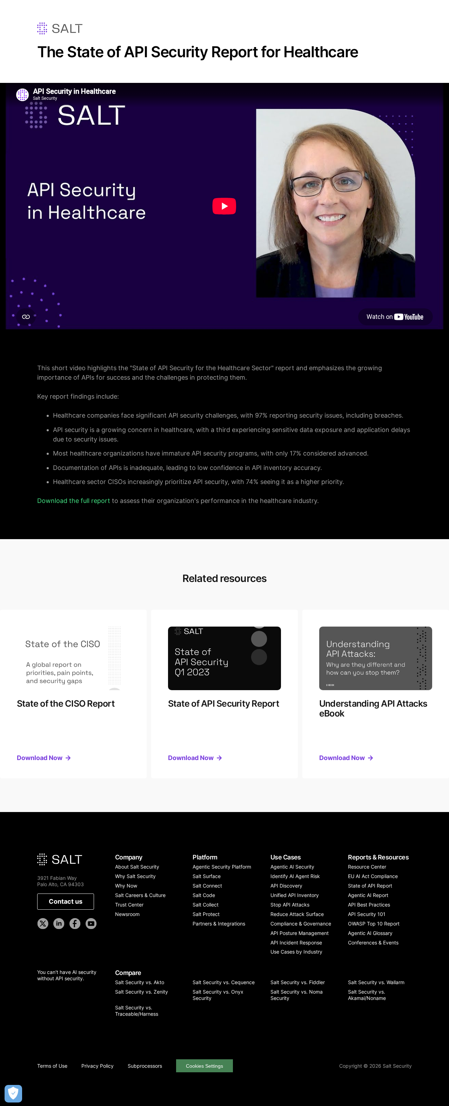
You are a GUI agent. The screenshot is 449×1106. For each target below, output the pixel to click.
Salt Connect (207, 886)
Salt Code (204, 895)
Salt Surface (207, 876)
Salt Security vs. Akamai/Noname (367, 995)
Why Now (126, 886)
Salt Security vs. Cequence (224, 982)
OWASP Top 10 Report (374, 924)
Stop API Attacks (289, 905)
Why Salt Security (135, 876)
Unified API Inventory (294, 895)
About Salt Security (137, 867)
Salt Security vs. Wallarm (376, 982)
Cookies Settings (204, 1066)
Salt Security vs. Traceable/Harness (136, 1010)
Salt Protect (206, 914)
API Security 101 (367, 914)
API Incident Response (296, 942)
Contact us (65, 901)
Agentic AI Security (292, 867)
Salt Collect (206, 905)
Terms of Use (52, 1066)
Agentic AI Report (368, 895)
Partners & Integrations (219, 924)
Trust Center (129, 905)
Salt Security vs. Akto (139, 982)
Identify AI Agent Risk (295, 876)
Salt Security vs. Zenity (141, 992)
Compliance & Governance (300, 924)
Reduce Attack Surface (297, 914)
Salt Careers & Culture (140, 895)
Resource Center (367, 867)
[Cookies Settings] (13, 1093)
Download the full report (73, 500)
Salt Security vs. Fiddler (297, 982)
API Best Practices (369, 905)
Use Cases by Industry (296, 952)
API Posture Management (299, 933)
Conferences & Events (373, 942)
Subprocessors (145, 1066)
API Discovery (286, 886)
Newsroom (127, 914)
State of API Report (370, 886)
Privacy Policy (97, 1066)
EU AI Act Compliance (373, 876)
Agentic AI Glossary (370, 933)
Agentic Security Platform (222, 867)
